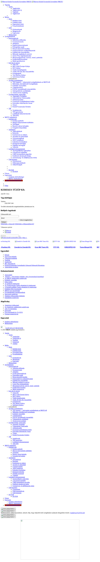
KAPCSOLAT (10, 328)
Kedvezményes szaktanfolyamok (23, 50)
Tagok (10, 7)
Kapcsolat (15, 33)
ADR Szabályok (18, 140)
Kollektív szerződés (11, 280)
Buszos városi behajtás (20, 126)
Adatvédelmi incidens (11, 267)
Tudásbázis (12, 129)
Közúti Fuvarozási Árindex (21, 107)
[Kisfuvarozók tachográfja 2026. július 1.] (14, 238)
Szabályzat (73, 513)
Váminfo (15, 147)
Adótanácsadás (17, 100)
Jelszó (2, 218)
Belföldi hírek (17, 21)
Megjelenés (16, 31)
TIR (10, 108)
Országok (15, 124)
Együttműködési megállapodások (15, 292)
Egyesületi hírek (18, 24)
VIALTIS (15, 64)
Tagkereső (16, 14)
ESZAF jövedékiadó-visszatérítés (24, 89)
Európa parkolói (18, 121)
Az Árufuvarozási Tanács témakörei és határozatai (20, 285)
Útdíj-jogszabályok (18, 163)
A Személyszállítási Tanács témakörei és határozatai (20, 287)
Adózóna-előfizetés (19, 40)
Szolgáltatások (10, 36)
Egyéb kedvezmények (20, 45)
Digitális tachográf (18, 145)
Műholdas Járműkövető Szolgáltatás (25, 84)
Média (7, 17)
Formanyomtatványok (11, 314)
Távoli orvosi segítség (20, 93)
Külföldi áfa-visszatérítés (20, 52)
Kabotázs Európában (19, 142)
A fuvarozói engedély (19, 152)
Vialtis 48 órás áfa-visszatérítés (23, 71)
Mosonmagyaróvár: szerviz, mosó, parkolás (27, 57)
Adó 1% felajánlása (11, 309)
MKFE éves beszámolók (12, 290)
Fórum (7, 173)
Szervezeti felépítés (11, 256)
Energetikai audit (18, 47)
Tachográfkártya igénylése (21, 150)
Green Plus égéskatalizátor (21, 56)
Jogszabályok (17, 131)
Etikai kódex (8, 282)
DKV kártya (16, 68)
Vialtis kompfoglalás (19, 70)
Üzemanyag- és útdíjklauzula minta (24, 158)
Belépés (4, 222)
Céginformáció (17, 87)
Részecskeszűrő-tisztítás (21, 49)
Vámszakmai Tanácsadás (21, 98)
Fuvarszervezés (18, 42)
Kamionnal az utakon (19, 135)
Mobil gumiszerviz (18, 61)
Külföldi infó (13, 119)
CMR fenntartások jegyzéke (22, 154)
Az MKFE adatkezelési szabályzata (16, 278)
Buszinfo (15, 133)
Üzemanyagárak (18, 138)
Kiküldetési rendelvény (12, 298)
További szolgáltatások (16, 80)
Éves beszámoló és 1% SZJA (14, 312)
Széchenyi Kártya (18, 77)
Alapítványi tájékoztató (12, 305)
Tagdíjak (15, 12)
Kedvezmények (13, 38)
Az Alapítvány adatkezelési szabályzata (17, 307)
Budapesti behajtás (19, 143)
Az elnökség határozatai (12, 283)
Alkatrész (15, 43)
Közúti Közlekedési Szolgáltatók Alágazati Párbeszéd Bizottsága (25, 265)
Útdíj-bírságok (17, 165)
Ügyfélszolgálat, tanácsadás (17, 94)
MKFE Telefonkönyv (16, 179)
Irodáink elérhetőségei (16, 177)
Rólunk (7, 255)
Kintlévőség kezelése (19, 59)
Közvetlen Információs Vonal (22, 103)
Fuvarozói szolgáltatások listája (23, 101)
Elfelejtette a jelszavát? (8, 224)
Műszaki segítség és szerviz (22, 54)
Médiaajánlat (13, 35)
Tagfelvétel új (17, 10)
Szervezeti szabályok (11, 294)
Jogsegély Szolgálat (19, 96)
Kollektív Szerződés (19, 86)
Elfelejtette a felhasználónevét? (24, 224)
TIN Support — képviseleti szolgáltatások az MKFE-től (31, 82)
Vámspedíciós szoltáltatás (21, 91)
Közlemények (17, 29)
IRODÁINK (19, 328)
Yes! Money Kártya (18, 75)
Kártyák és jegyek (14, 63)
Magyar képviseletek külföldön (22, 122)
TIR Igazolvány (17, 112)
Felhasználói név (6, 214)
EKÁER (11, 170)
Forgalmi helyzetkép (19, 128)
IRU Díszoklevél (10, 263)
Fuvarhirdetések (18, 26)
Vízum (14, 105)
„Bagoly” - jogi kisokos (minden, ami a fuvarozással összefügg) (24, 276)
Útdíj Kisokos (13, 159)
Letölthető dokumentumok (21, 114)
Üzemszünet (16, 161)
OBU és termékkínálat (13, 180)
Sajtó (10, 28)
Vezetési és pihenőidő (20, 136)
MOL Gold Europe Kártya (21, 66)
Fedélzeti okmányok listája (21, 156)
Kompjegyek (16, 73)
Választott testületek (11, 258)
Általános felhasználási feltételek (15, 296)
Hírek (10, 19)
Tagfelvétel (16, 8)
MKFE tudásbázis (11, 117)
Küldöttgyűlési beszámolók (13, 289)
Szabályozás (16, 110)
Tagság (7, 5)
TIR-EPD (15, 115)
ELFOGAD (81, 513)
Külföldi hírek (17, 22)
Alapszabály (8, 275)
